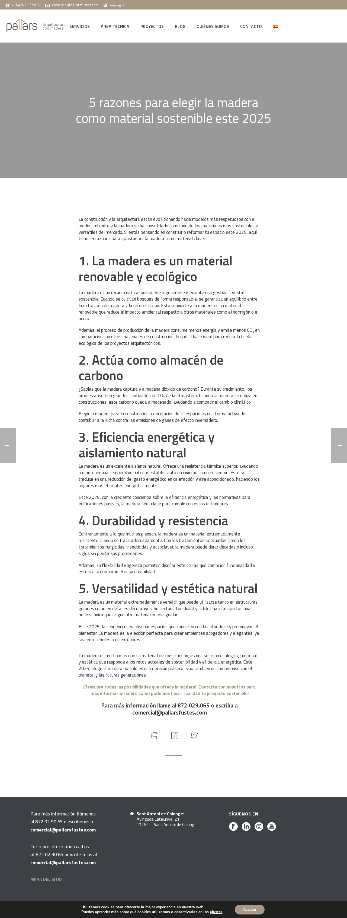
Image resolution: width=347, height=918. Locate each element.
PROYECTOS (152, 26)
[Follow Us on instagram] (259, 826)
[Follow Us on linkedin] (246, 826)
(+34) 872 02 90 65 (26, 5)
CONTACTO (251, 26)
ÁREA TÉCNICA (115, 26)
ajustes (216, 912)
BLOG (180, 26)
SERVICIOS (79, 26)
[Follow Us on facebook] (233, 826)
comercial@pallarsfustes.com (75, 5)
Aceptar (249, 909)
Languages (116, 5)
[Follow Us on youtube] (271, 826)
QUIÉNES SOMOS (213, 26)
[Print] (154, 735)
